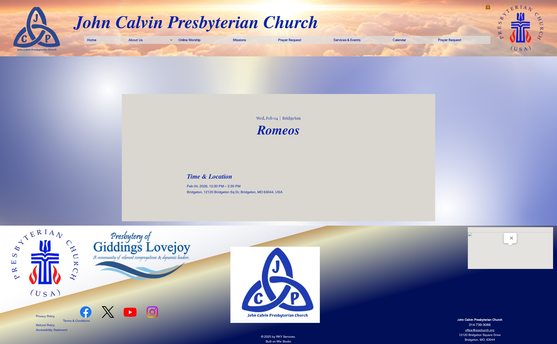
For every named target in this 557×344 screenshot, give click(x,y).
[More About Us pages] (171, 40)
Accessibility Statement (51, 330)
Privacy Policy (45, 316)
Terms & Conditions (76, 320)
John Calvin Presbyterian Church (196, 21)
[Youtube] (130, 312)
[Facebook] (85, 312)
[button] (487, 6)
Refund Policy (45, 325)
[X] (108, 312)
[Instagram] (152, 312)
